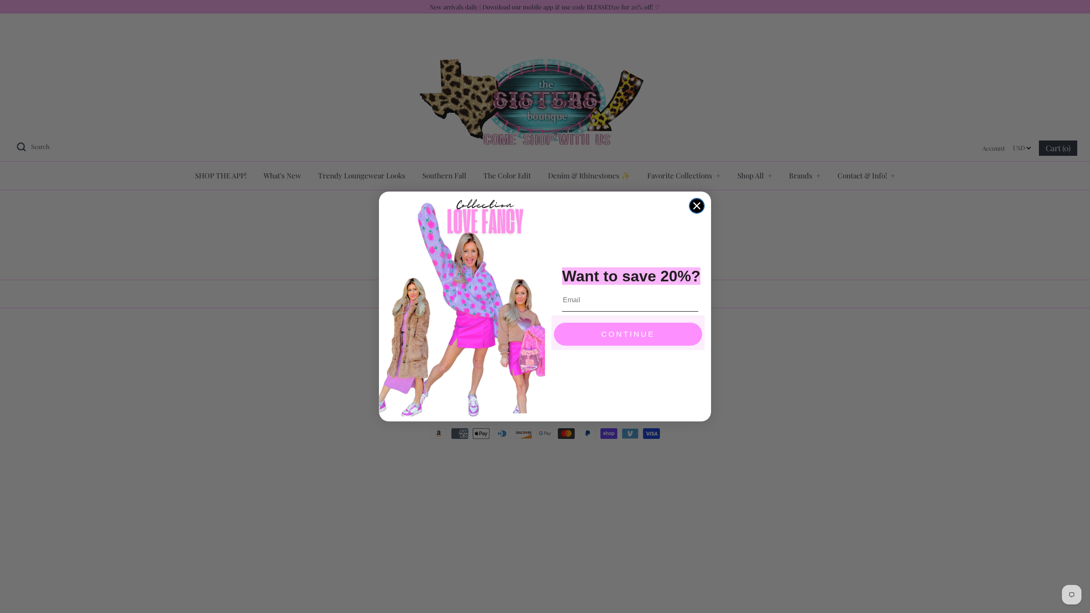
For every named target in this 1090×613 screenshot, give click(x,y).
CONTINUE (628, 334)
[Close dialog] (696, 205)
